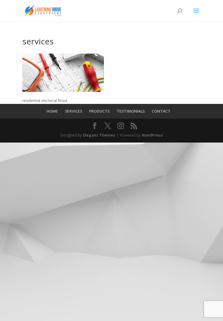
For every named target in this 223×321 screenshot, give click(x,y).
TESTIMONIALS (131, 111)
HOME (52, 111)
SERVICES (73, 111)
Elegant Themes (99, 135)
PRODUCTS (99, 111)
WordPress (152, 135)
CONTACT (161, 111)
